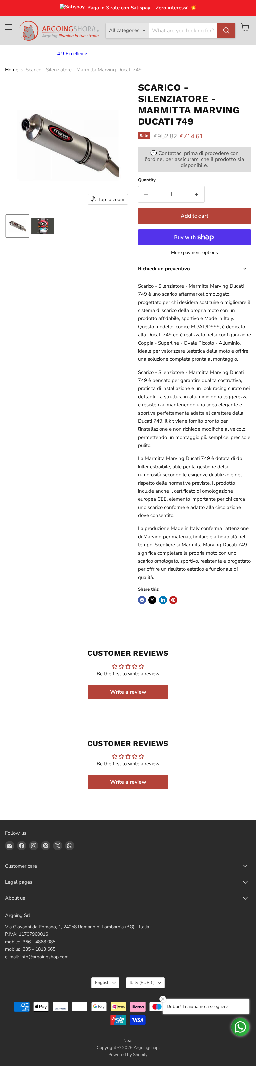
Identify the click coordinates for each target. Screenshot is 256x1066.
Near (128, 1041)
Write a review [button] (128, 692)
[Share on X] (152, 600)
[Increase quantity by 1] (196, 194)
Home (11, 70)
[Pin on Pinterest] (173, 600)
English (102, 983)
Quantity (147, 180)
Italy (142, 983)
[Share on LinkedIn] (163, 600)
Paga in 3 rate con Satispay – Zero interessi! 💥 (141, 7)
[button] (17, 226)
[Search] (226, 30)
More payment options (194, 252)
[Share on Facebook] (142, 600)
